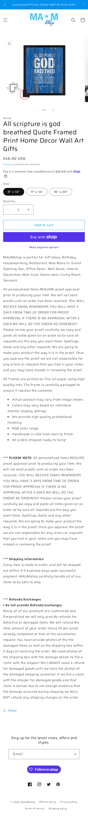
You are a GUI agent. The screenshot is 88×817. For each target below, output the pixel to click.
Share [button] (12, 710)
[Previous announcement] (4, 4)
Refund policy (47, 802)
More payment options (44, 247)
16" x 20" (61, 191)
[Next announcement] (83, 4)
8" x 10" (14, 191)
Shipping (8, 164)
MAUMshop (28, 802)
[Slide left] (34, 110)
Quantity (9, 201)
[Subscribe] (74, 754)
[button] (5, 20)
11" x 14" (37, 191)
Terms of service (34, 808)
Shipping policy (57, 808)
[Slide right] (53, 110)
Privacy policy (68, 802)
